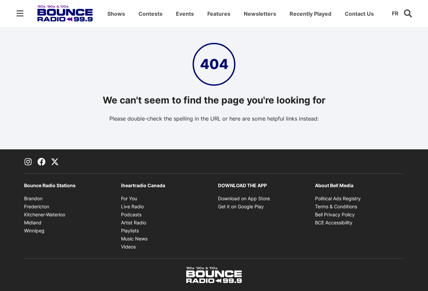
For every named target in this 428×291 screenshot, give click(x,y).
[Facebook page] (41, 161)
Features (218, 13)
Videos (128, 246)
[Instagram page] (28, 161)
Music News (134, 238)
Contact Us (359, 13)
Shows (116, 13)
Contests (150, 13)
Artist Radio (133, 222)
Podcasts (131, 214)
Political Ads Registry (338, 198)
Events (185, 13)
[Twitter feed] (55, 161)
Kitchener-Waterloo (44, 214)
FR (395, 13)
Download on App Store (244, 198)
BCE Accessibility (333, 222)
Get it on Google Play (241, 206)
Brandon (33, 198)
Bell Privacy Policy (335, 214)
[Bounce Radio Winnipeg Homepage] (65, 13)
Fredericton (36, 206)
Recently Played (310, 13)
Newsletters (260, 13)
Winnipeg (34, 230)
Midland (32, 222)
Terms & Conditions (336, 206)
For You (129, 198)
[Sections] (20, 13)
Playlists (130, 230)
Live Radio (132, 206)
